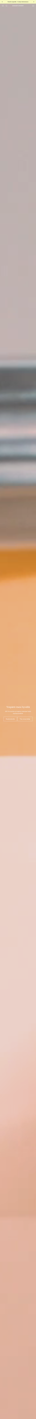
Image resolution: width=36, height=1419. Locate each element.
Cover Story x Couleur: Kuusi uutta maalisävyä (18, 1)
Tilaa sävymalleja (25, 719)
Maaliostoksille (10, 719)
